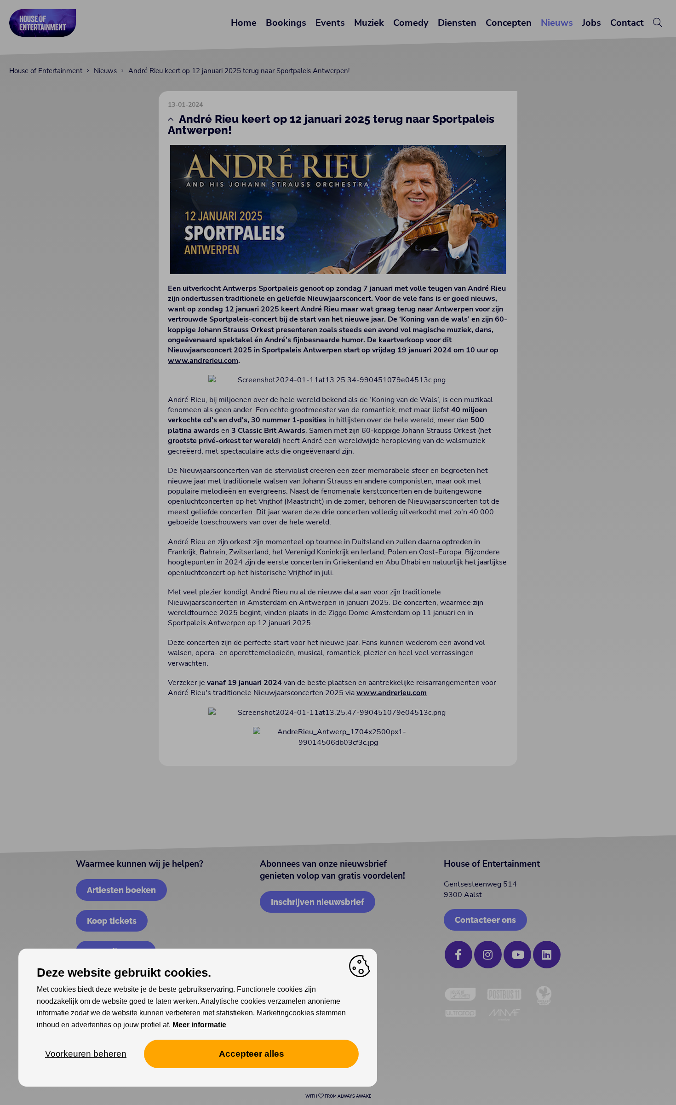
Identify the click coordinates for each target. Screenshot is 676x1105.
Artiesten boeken (121, 890)
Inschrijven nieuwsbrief (317, 902)
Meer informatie (199, 1025)
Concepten (509, 23)
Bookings (286, 23)
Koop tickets (112, 921)
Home (244, 23)
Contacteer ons (485, 920)
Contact (627, 23)
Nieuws (557, 23)
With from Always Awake (338, 1096)
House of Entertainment (45, 70)
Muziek (369, 23)
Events (330, 23)
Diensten (457, 23)
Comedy (411, 23)
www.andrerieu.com (203, 361)
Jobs (591, 23)
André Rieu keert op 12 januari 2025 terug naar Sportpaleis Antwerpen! (238, 70)
